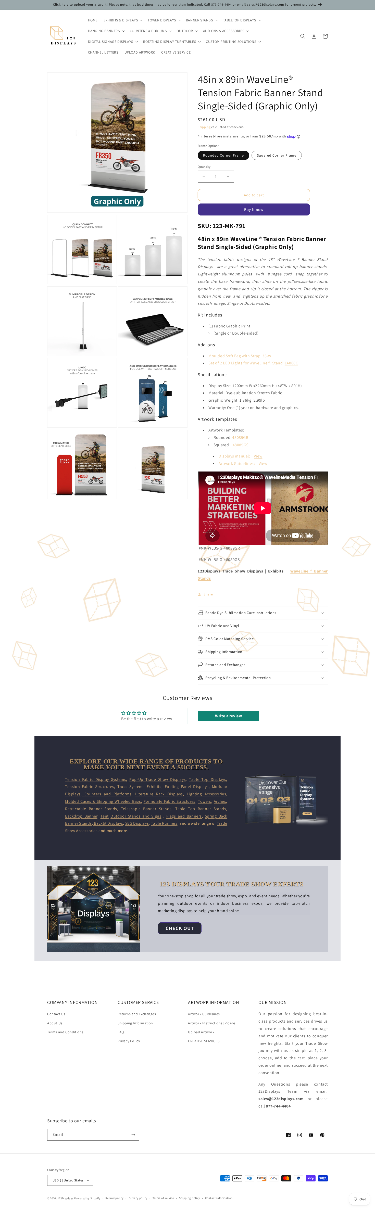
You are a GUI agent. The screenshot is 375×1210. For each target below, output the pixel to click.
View (258, 456)
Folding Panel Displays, (188, 786)
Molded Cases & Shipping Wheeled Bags (103, 801)
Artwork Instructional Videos (212, 1023)
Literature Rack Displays (159, 794)
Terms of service (163, 1198)
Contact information (219, 1198)
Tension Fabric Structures (89, 786)
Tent (104, 816)
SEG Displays (137, 823)
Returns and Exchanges (137, 1014)
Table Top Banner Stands (200, 808)
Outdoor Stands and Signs (135, 816)
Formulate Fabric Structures (169, 801)
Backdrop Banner (81, 816)
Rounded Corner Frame (223, 155)
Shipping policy (189, 1198)
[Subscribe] (133, 1135)
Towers (204, 801)
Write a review (228, 716)
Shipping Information (135, 1023)
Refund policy (114, 1198)
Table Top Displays (207, 779)
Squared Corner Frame (276, 155)
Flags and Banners (184, 816)
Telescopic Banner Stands (146, 808)
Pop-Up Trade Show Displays (157, 779)
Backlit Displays (108, 823)
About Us (54, 1023)
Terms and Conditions (65, 1032)
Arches (220, 801)
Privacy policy (138, 1198)
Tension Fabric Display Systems (95, 779)
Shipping (204, 127)
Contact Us (56, 1014)
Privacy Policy (129, 1041)
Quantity (204, 166)
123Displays (66, 1198)
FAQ (121, 1032)
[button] (123, 20)
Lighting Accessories (206, 794)
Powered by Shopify (87, 1198)
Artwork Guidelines (204, 1014)
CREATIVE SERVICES (203, 1041)
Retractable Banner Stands (91, 808)
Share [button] (208, 594)
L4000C (291, 363)
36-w (266, 356)
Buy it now (254, 209)
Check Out (180, 928)
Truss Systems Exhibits (139, 786)
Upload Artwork (201, 1032)
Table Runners (164, 823)
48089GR (240, 437)
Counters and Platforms (106, 794)
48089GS (240, 445)
